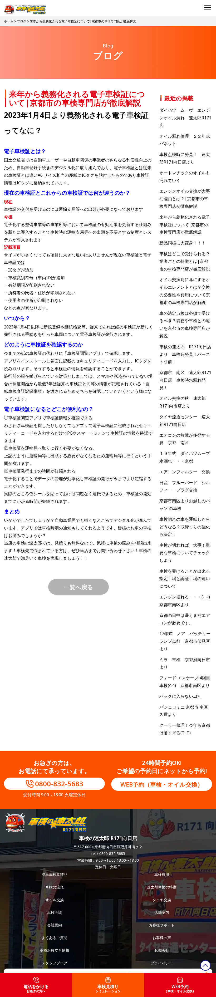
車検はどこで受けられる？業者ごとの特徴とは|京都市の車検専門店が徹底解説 (184, 261)
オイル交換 (54, 899)
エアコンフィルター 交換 (184, 472)
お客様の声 (162, 937)
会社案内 (54, 924)
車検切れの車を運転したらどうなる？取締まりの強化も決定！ (184, 526)
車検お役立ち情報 (54, 950)
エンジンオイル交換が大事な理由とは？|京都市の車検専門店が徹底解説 (184, 198)
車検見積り (108, 988)
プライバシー (162, 962)
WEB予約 (180, 988)
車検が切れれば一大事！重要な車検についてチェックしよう (184, 552)
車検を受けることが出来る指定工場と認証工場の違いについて (184, 578)
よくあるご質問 (54, 937)
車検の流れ (54, 887)
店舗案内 (161, 912)
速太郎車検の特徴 (161, 887)
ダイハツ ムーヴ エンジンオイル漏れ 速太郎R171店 (185, 117)
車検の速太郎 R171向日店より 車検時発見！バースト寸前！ (185, 354)
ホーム (8, 21)
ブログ (21, 21)
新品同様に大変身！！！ (182, 243)
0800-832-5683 (59, 783)
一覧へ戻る (78, 587)
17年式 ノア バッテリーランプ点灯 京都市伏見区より (184, 641)
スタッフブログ (54, 962)
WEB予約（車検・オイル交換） (161, 784)
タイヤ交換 (162, 899)
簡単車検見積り (54, 874)
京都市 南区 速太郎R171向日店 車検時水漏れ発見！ (185, 380)
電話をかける (36, 988)
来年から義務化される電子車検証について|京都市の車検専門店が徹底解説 (184, 224)
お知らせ (161, 950)
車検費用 (161, 874)
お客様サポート (162, 924)
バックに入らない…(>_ (180, 696)
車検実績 (54, 912)
